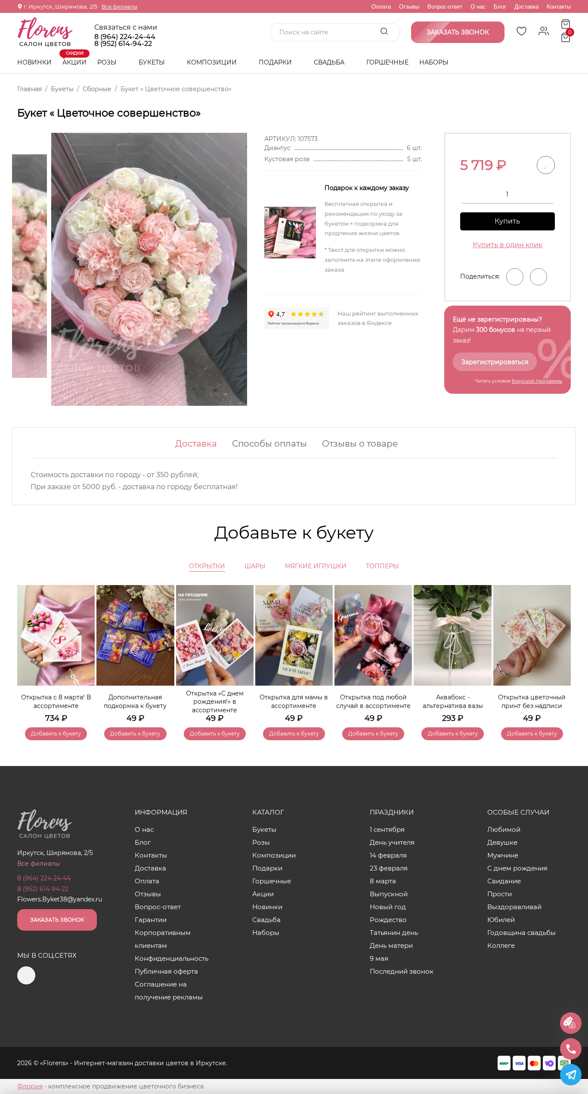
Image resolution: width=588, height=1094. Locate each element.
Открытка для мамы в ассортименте (294, 701)
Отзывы (409, 6)
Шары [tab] (255, 566)
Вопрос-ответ (444, 6)
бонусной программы (537, 381)
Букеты (153, 62)
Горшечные (387, 62)
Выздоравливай (514, 907)
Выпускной (389, 894)
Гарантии (151, 920)
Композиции (212, 62)
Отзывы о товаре (360, 443)
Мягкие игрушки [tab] (316, 566)
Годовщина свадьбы (521, 933)
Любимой (503, 829)
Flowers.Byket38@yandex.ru (59, 899)
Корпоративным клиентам (163, 939)
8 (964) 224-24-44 (124, 37)
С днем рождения (517, 868)
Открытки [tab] (207, 566)
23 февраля (389, 868)
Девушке (502, 842)
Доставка (526, 6)
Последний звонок (401, 971)
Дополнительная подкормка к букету (135, 701)
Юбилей (501, 920)
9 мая (379, 958)
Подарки (276, 62)
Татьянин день (394, 933)
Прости (499, 894)
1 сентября (387, 829)
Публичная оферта (166, 971)
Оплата (381, 6)
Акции (74, 59)
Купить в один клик (507, 245)
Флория (30, 1086)
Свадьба (330, 62)
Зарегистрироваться (494, 362)
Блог (500, 6)
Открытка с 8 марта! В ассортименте (56, 701)
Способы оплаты (269, 443)
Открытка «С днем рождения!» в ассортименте (215, 701)
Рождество (388, 920)
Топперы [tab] (382, 566)
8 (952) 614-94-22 (123, 43)
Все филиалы (119, 6)
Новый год (388, 907)
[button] (560, 650)
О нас (478, 6)
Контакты (559, 6)
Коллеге (501, 945)
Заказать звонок (57, 919)
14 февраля (388, 855)
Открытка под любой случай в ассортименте (373, 701)
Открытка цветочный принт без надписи (532, 701)
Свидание (504, 881)
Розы (107, 62)
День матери (391, 945)
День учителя (392, 842)
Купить (507, 221)
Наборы (434, 62)
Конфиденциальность (171, 958)
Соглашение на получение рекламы (169, 990)
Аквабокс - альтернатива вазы (453, 701)
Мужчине (502, 855)
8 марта (383, 881)
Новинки (34, 62)
